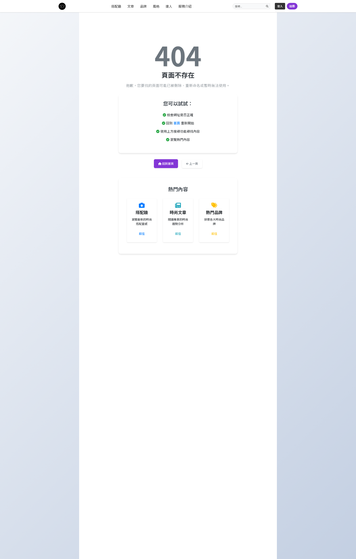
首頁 (176, 122)
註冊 (292, 6)
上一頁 (193, 163)
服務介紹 (185, 6)
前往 (142, 234)
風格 (156, 6)
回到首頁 (168, 163)
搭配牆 (116, 6)
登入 (280, 6)
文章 (130, 6)
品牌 (143, 6)
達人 (169, 6)
